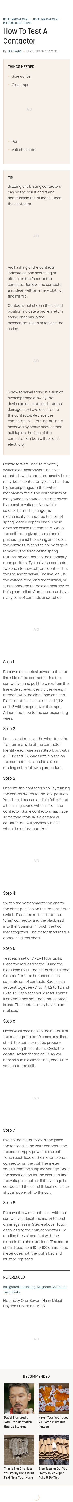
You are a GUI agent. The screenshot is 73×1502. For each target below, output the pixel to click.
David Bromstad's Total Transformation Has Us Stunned (18, 1422)
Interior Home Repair (17, 23)
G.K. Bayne (14, 51)
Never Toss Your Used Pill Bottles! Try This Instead (54, 1422)
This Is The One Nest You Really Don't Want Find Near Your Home (19, 1473)
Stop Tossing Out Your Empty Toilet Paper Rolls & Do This (54, 1473)
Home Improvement (16, 19)
